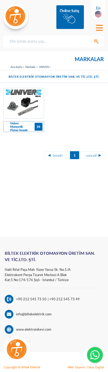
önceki (57, 155)
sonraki (91, 155)
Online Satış (69, 10)
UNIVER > (45, 66)
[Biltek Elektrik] (15, 16)
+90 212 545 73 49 (64, 299)
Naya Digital (95, 367)
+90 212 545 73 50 (31, 299)
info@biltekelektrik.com (34, 314)
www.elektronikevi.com (33, 329)
